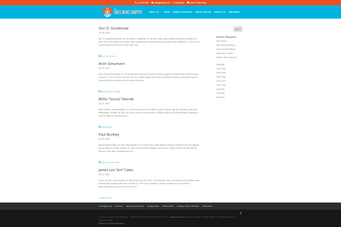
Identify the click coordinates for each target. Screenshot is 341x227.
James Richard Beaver (226, 49)
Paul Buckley (109, 134)
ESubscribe (180, 2)
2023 (218, 76)
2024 (218, 72)
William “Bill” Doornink (226, 57)
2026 (218, 64)
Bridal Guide (168, 206)
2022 (218, 81)
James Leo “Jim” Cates (116, 169)
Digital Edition (203, 12)
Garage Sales (153, 206)
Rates (167, 12)
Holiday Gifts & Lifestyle (188, 206)
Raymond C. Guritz (224, 53)
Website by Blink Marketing (111, 223)
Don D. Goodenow (114, 28)
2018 (218, 97)
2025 (218, 68)
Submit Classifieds (182, 12)
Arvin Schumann (112, 63)
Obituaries (234, 12)
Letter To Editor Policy (198, 2)
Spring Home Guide (135, 206)
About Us (154, 12)
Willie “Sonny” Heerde (116, 99)
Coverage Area (105, 206)
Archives (119, 206)
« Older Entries (105, 198)
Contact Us (220, 12)
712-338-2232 (143, 2)
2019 (218, 93)
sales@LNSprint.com (162, 2)
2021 (218, 85)
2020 (218, 89)
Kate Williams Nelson (225, 45)
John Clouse (221, 41)
